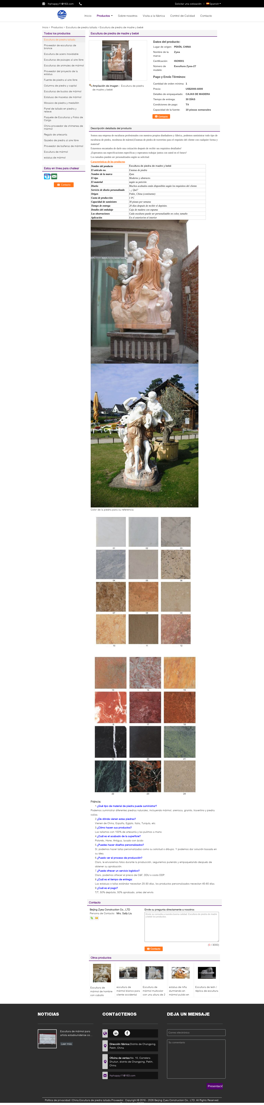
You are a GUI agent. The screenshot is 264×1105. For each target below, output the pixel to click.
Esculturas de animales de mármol (64, 65)
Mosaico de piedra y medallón (61, 102)
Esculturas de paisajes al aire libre (64, 59)
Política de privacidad (57, 1100)
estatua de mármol (55, 157)
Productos (103, 15)
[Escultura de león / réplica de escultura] (206, 973)
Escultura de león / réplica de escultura (206, 988)
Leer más (66, 1043)
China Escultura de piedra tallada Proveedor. (98, 1100)
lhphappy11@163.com (61, 3)
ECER (140, 1103)
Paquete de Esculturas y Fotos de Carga (63, 119)
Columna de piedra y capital (60, 85)
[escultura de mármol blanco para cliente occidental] (128, 973)
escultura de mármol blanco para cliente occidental (128, 990)
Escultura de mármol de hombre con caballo (101, 991)
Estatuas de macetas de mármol (62, 97)
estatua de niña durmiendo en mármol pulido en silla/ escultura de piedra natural (179, 994)
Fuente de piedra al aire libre (60, 79)
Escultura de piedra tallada (81, 27)
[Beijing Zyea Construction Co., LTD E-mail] (97, 918)
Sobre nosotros (127, 15)
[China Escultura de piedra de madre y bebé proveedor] (118, 60)
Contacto (206, 15)
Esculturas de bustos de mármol (62, 91)
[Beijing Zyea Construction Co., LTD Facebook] (127, 1033)
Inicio (87, 15)
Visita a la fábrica (154, 15)
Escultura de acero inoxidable (61, 53)
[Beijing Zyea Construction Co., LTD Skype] (92, 918)
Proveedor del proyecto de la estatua (61, 73)
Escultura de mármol (56, 151)
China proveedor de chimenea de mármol (63, 127)
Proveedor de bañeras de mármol (63, 145)
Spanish (214, 3)
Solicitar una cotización (188, 3)
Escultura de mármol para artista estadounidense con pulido (75, 1033)
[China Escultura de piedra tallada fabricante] (62, 14)
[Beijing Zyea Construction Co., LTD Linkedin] (116, 1033)
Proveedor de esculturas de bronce (60, 47)
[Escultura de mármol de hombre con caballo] (102, 973)
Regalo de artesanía (55, 134)
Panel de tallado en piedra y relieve (60, 110)
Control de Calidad (182, 15)
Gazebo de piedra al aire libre (61, 140)
